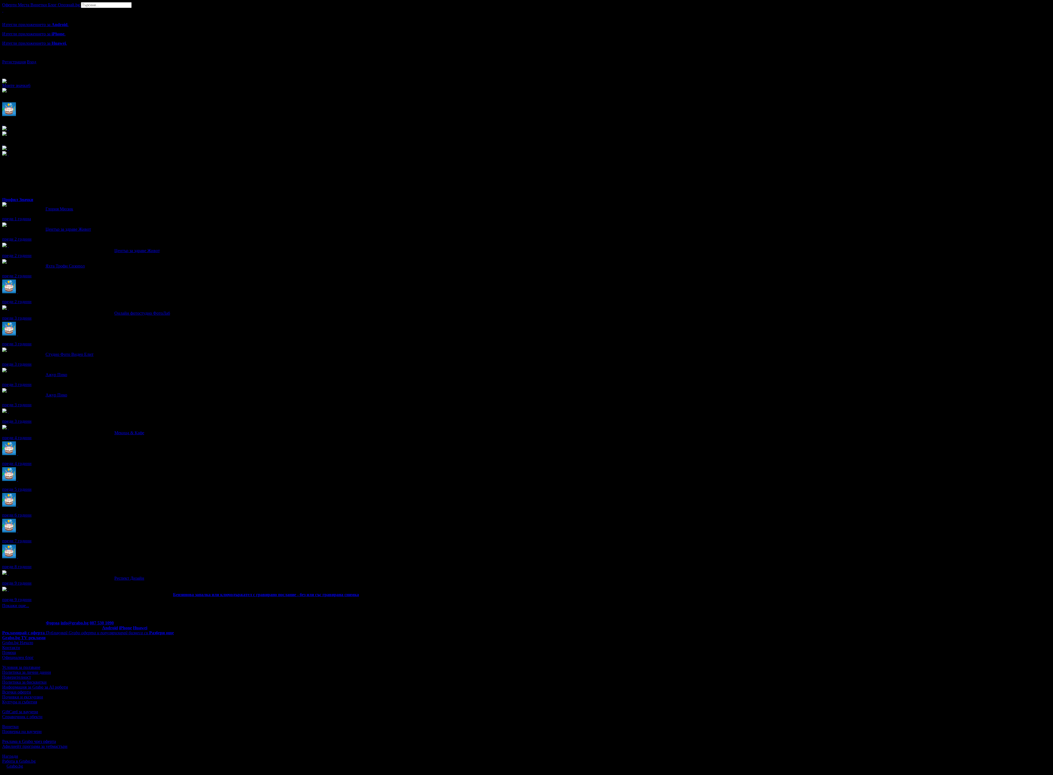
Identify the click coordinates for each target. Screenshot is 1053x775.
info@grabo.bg (75, 623)
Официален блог (18, 657)
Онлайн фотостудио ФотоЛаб (142, 313)
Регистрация (14, 62)
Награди (10, 756)
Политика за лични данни (26, 672)
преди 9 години (17, 583)
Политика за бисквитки (24, 682)
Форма (53, 623)
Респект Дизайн (129, 578)
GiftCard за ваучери (20, 711)
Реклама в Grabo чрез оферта (29, 741)
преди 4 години (17, 437)
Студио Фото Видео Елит (70, 354)
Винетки (10, 726)
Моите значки (16, 85)
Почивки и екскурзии (22, 697)
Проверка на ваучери (22, 731)
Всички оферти (16, 692)
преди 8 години (17, 566)
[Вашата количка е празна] (2, 10)
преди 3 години (17, 318)
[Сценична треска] (8, 411)
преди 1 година (16, 218)
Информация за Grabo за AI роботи (35, 687)
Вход (31, 62)
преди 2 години (17, 239)
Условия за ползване (21, 667)
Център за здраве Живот (68, 229)
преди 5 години (17, 489)
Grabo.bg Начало (17, 642)
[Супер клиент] (8, 245)
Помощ (9, 652)
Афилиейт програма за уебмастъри (34, 746)
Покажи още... (15, 605)
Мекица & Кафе (129, 432)
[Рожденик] (17, 291)
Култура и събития (19, 702)
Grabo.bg (15, 766)
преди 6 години (17, 515)
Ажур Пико (56, 374)
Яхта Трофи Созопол (65, 266)
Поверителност (16, 677)
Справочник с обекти (22, 716)
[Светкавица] (8, 589)
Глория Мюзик (59, 209)
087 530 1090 (102, 623)
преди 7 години (17, 541)
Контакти (11, 647)
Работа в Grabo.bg (19, 761)
